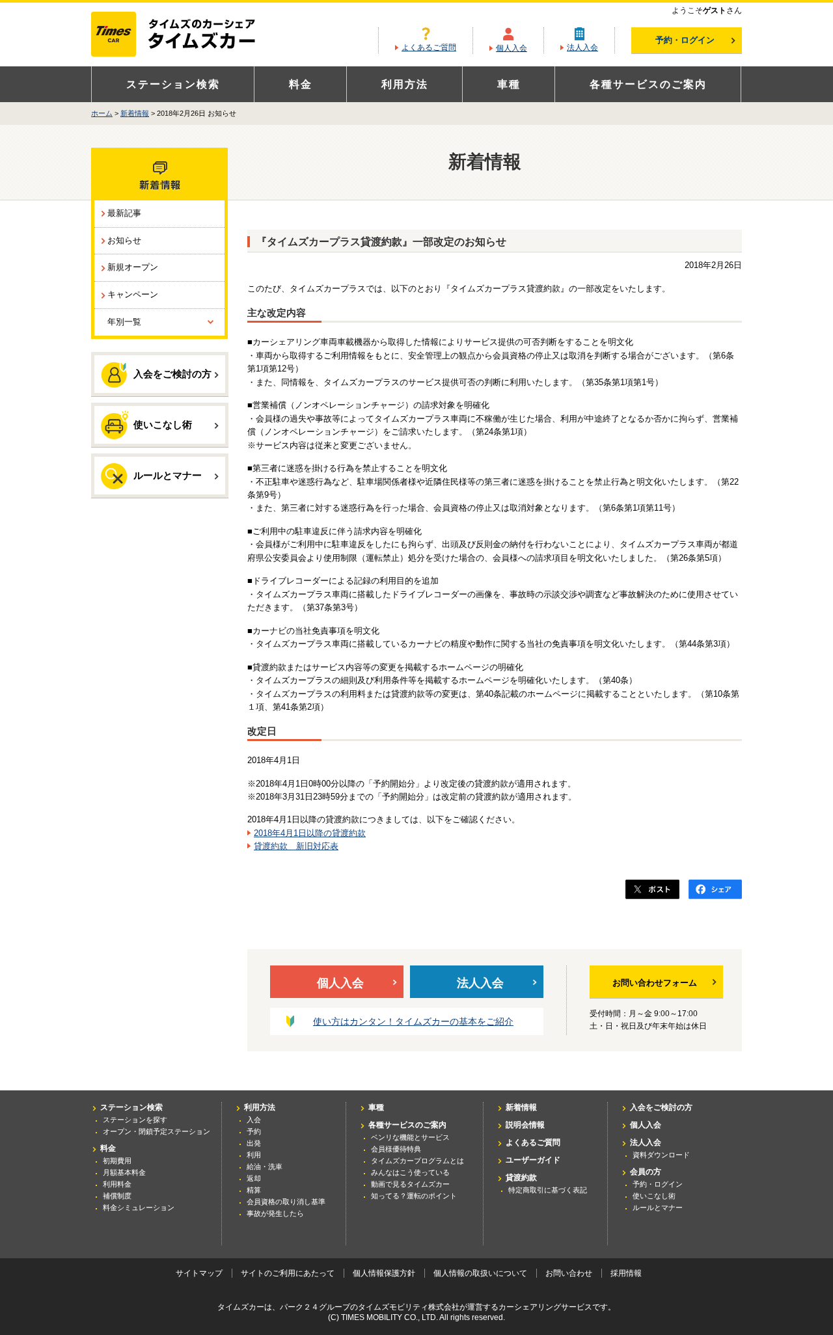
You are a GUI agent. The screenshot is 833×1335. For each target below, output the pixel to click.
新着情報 (134, 113)
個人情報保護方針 (384, 1273)
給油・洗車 (264, 1166)
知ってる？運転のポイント (414, 1196)
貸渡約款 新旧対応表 (296, 846)
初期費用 (117, 1161)
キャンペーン (132, 294)
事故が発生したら (275, 1213)
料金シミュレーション (138, 1207)
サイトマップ (199, 1273)
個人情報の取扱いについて (480, 1273)
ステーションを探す (135, 1120)
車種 (509, 84)
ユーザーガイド (533, 1160)
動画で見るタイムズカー (410, 1184)
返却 (254, 1178)
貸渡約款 (521, 1177)
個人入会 (511, 48)
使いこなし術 (162, 424)
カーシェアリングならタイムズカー (184, 35)
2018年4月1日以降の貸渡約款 (310, 833)
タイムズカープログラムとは (417, 1161)
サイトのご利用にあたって (288, 1273)
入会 (254, 1120)
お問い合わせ (568, 1273)
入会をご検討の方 (172, 373)
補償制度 (117, 1196)
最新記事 (124, 213)
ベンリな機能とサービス (410, 1137)
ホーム (102, 113)
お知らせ (124, 240)
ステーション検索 (173, 84)
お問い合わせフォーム (654, 983)
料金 (300, 84)
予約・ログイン (685, 40)
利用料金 (117, 1184)
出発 (254, 1143)
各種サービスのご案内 (648, 84)
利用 (254, 1155)
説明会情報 (525, 1124)
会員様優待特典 (396, 1149)
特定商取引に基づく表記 (547, 1190)
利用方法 (404, 84)
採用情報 (626, 1273)
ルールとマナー (167, 475)
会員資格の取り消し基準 (286, 1202)
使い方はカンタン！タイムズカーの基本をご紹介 (413, 1021)
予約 (254, 1131)
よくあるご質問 (429, 47)
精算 (254, 1190)
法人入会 (582, 47)
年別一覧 (124, 322)
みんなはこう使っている (410, 1172)
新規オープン (132, 267)
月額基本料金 (124, 1172)
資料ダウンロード (661, 1155)
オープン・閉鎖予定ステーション (156, 1131)
